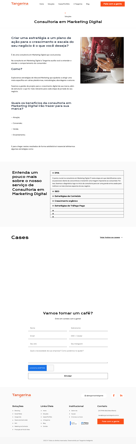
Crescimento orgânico (66, 201)
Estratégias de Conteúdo (68, 196)
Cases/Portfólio (64, 4)
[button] (87, 173)
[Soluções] (65, 13)
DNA (57, 173)
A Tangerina (78, 4)
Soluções (51, 4)
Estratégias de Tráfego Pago (70, 206)
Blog (87, 4)
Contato (102, 406)
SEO (57, 191)
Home (42, 4)
